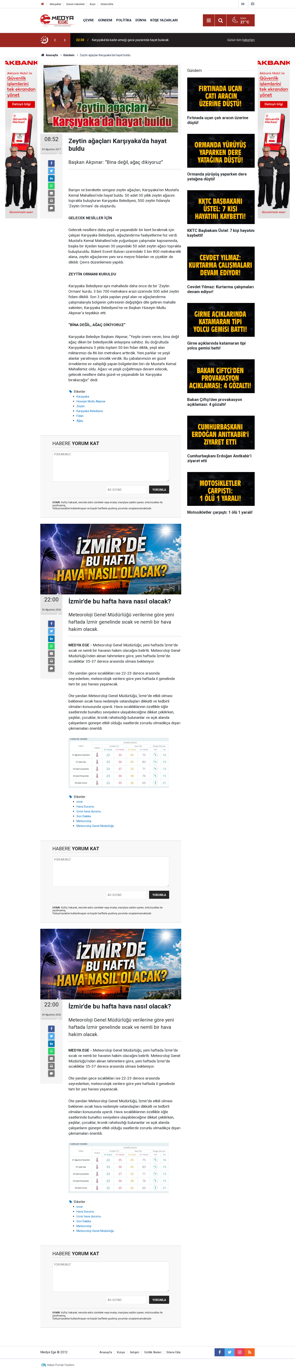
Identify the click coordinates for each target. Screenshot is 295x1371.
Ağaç (79, 421)
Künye (121, 1352)
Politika (123, 20)
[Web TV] (243, 4)
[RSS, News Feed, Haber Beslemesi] (250, 1352)
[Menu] (208, 20)
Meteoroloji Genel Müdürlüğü (95, 826)
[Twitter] (51, 171)
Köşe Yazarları (164, 20)
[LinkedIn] (51, 178)
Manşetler (55, 4)
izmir (79, 802)
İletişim (134, 1352)
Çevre (88, 20)
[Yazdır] (51, 200)
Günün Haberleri (75, 4)
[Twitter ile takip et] (230, 1352)
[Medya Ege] (57, 20)
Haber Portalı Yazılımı (60, 1365)
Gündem (105, 20)
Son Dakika (83, 816)
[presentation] (55, 40)
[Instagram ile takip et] (240, 1352)
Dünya (140, 20)
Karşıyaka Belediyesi (89, 411)
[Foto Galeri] (252, 4)
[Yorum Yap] (51, 208)
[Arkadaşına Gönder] (51, 193)
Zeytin (80, 406)
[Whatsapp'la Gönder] (51, 186)
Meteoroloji (83, 821)
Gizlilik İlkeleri (152, 1352)
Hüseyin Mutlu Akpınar (91, 401)
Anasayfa (106, 1352)
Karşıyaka (82, 396)
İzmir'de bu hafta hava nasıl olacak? (116, 40)
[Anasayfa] (42, 4)
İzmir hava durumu (88, 811)
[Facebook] (51, 163)
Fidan (79, 416)
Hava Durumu (85, 806)
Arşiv (93, 4)
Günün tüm (241, 40)
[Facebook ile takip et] (220, 1352)
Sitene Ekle (107, 4)
